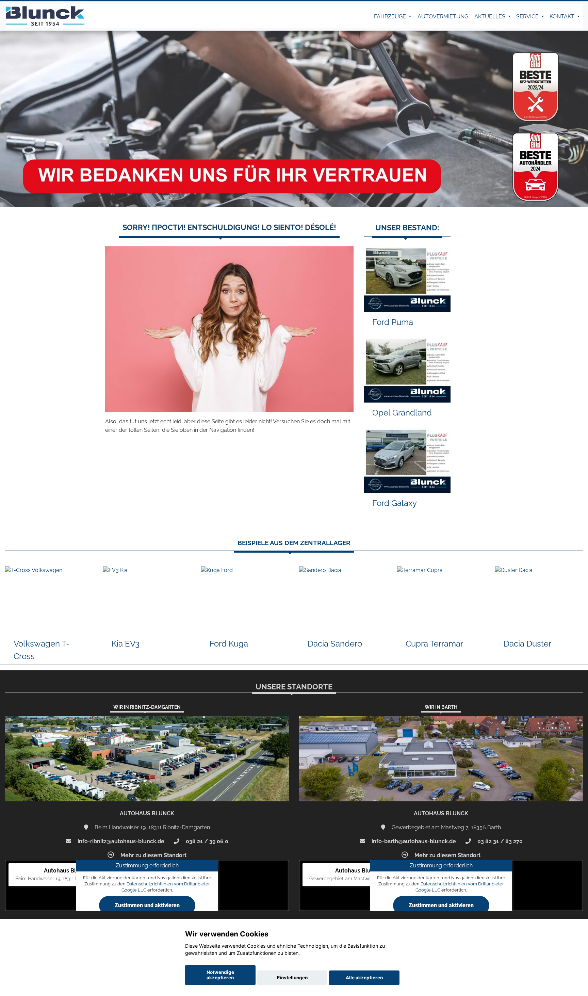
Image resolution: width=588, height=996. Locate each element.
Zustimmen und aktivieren (147, 905)
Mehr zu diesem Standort (152, 855)
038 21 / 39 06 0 (206, 841)
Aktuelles (490, 16)
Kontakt (563, 16)
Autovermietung (443, 16)
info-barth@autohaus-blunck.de (413, 841)
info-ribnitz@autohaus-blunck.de (120, 841)
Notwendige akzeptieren (220, 974)
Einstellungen (292, 977)
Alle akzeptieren (364, 977)
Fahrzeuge (390, 16)
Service (528, 16)
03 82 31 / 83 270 (499, 841)
